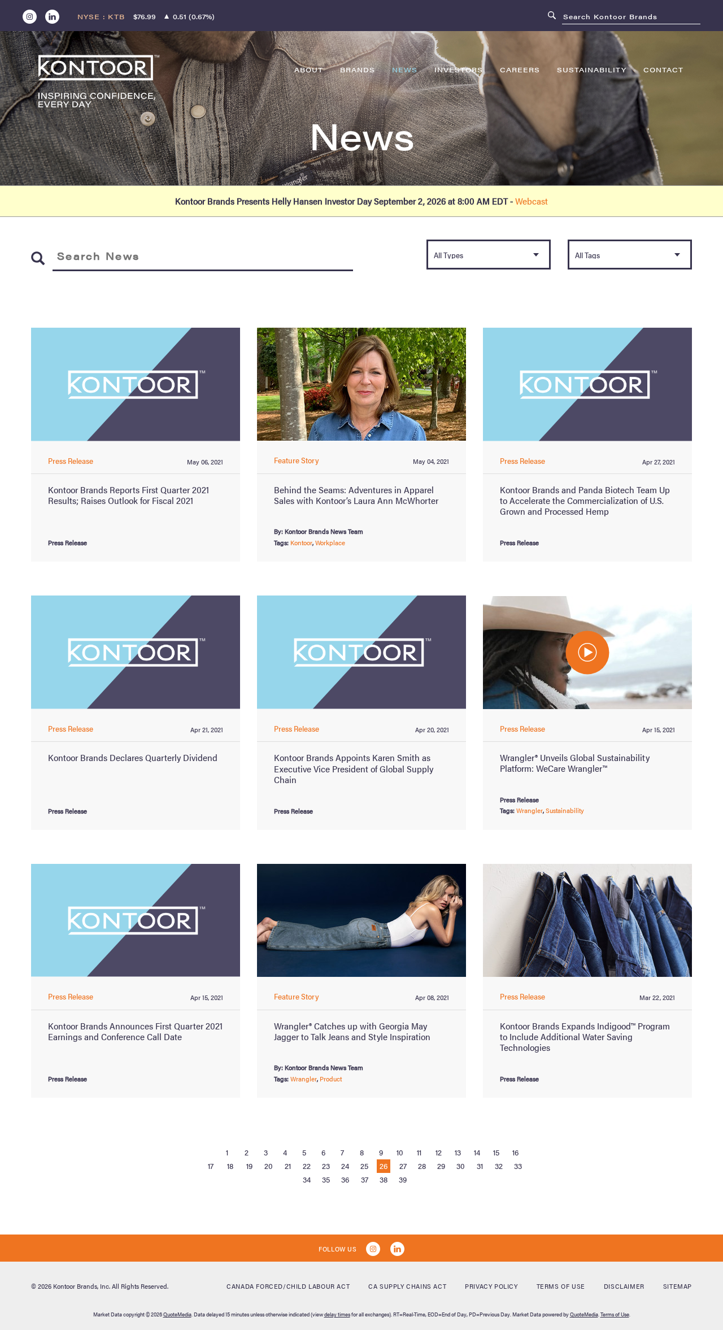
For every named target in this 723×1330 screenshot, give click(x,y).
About (308, 69)
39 (403, 1179)
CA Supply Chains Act (407, 1286)
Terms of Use (561, 1286)
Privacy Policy (491, 1286)
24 (345, 1165)
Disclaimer (624, 1286)
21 (288, 1165)
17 (211, 1165)
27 (403, 1165)
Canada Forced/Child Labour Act (288, 1286)
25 (364, 1165)
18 (230, 1165)
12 (438, 1152)
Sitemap (677, 1286)
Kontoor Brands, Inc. (81, 1286)
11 (419, 1152)
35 (326, 1179)
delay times (337, 1314)
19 (249, 1165)
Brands (357, 69)
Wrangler (529, 810)
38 (383, 1179)
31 (480, 1165)
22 (307, 1165)
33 (518, 1165)
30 (460, 1165)
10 (400, 1152)
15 (496, 1152)
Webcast (531, 200)
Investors (458, 69)
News (404, 69)
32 (499, 1165)
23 (326, 1165)
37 (364, 1179)
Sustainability (591, 69)
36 (345, 1179)
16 (515, 1152)
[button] (587, 652)
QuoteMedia (177, 1314)
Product (331, 1078)
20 (268, 1165)
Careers (520, 69)
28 (422, 1165)
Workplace (330, 542)
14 (477, 1152)
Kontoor (301, 542)
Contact (663, 69)
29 (441, 1165)
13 (458, 1152)
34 (307, 1179)
